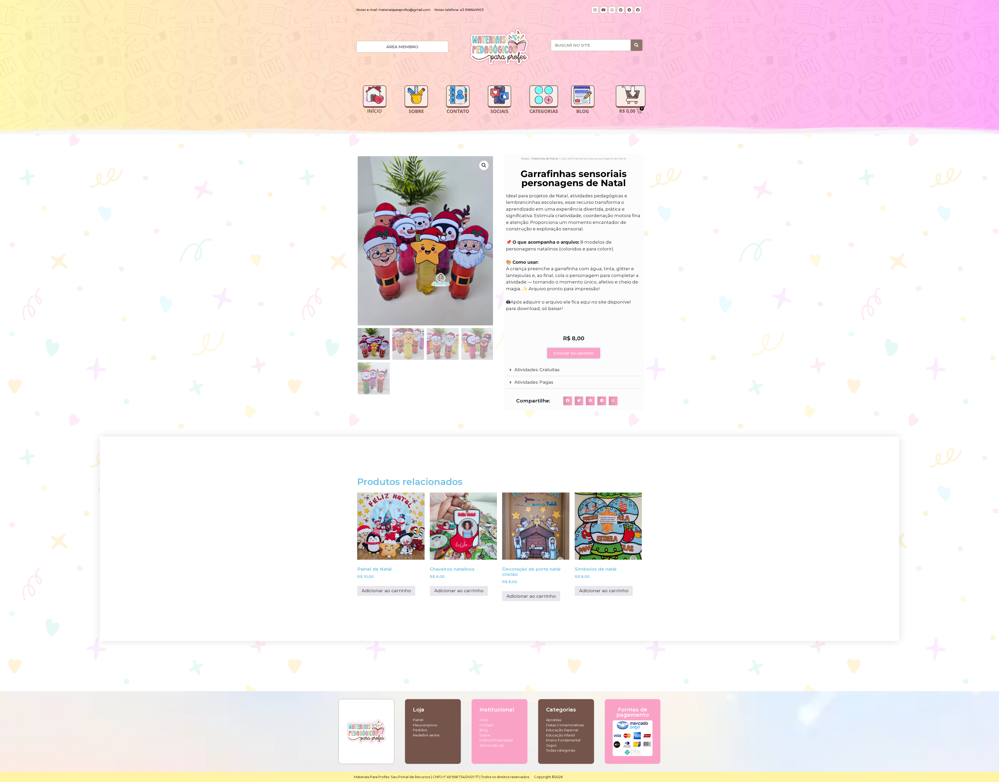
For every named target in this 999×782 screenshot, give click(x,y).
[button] (484, 165)
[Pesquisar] (636, 45)
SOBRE (416, 111)
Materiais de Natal (544, 158)
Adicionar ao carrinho (386, 590)
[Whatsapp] (612, 10)
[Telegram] (629, 10)
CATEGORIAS (543, 111)
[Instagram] (595, 10)
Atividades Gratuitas (537, 369)
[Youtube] (603, 10)
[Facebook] (638, 10)
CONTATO (458, 111)
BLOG (582, 111)
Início (525, 158)
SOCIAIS (499, 111)
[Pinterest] (620, 10)
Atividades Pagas (533, 382)
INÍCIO (374, 111)
